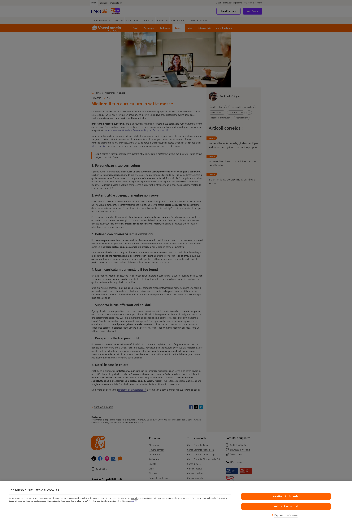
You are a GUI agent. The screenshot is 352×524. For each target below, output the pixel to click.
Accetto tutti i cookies (286, 496)
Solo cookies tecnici (286, 506)
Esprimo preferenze (286, 515)
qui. (132, 501)
